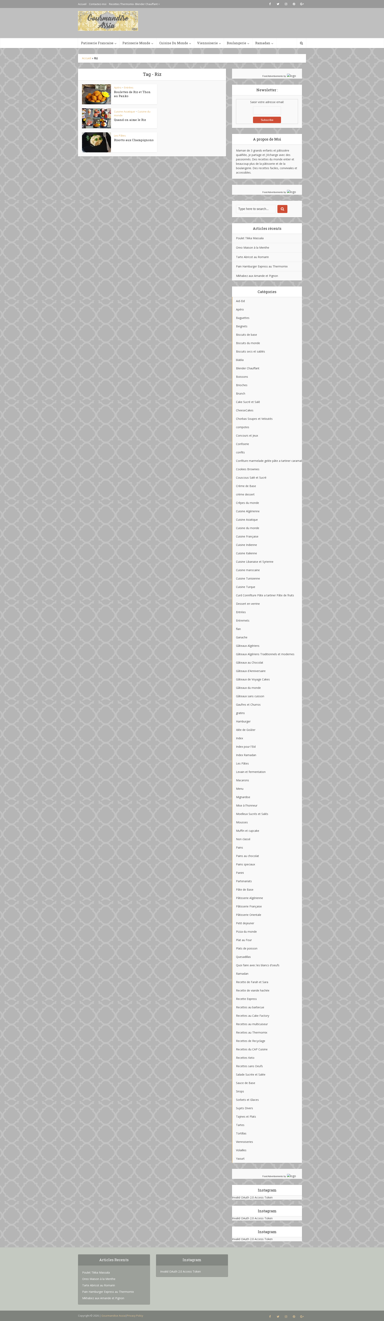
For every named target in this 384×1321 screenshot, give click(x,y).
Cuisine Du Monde (173, 43)
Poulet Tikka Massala (250, 238)
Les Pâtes (120, 135)
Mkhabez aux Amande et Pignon (257, 276)
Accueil (82, 4)
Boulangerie (236, 43)
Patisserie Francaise (97, 43)
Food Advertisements (272, 76)
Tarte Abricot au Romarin (252, 257)
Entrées (128, 87)
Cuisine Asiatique (124, 111)
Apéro (117, 87)
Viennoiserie (207, 43)
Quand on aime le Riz (130, 120)
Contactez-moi (97, 4)
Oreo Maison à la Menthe (252, 247)
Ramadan (262, 43)
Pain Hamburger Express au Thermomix (262, 266)
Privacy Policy (135, 1315)
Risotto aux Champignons (134, 140)
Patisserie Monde (136, 43)
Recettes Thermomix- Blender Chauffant (133, 4)
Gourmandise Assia (113, 1315)
